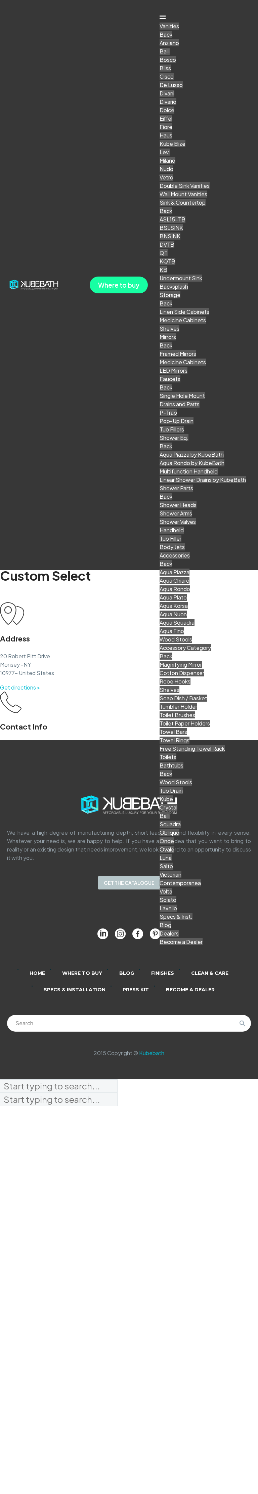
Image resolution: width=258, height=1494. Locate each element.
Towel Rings (174, 740)
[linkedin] (102, 933)
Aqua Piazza (174, 572)
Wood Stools (176, 639)
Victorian (170, 874)
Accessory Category (185, 647)
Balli (165, 51)
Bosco (168, 59)
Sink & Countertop (183, 202)
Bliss (165, 68)
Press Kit (136, 990)
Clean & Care (209, 973)
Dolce (167, 110)
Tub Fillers (172, 429)
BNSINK (170, 236)
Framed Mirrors (178, 353)
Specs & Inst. (176, 916)
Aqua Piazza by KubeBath (192, 454)
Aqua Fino (172, 630)
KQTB (167, 261)
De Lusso (171, 84)
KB (163, 269)
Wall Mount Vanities (183, 194)
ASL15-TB (172, 219)
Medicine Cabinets (183, 320)
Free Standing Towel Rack (192, 748)
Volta (166, 891)
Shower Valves (178, 521)
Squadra (170, 824)
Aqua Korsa (174, 605)
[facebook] (137, 933)
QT (164, 252)
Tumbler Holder (178, 706)
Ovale (167, 849)
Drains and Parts (180, 404)
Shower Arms (176, 513)
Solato (168, 899)
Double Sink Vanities (185, 185)
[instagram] (120, 933)
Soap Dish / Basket (183, 698)
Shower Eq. (174, 437)
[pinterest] (155, 933)
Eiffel (166, 118)
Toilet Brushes (177, 714)
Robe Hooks (175, 681)
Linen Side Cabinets (184, 311)
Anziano (169, 42)
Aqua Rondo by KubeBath (192, 462)
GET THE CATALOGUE (129, 883)
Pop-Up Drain (177, 420)
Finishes (162, 973)
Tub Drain (171, 790)
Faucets (170, 378)
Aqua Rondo (175, 588)
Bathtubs (171, 765)
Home (37, 973)
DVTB (167, 244)
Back (166, 34)
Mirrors (168, 336)
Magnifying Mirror (181, 664)
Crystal (168, 807)
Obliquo (169, 832)
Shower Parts (176, 488)
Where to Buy (82, 973)
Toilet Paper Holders (185, 723)
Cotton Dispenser (182, 672)
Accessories (175, 555)
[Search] (242, 1023)
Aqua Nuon (173, 614)
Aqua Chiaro (174, 580)
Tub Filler (170, 538)
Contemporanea (180, 882)
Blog (165, 924)
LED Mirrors (173, 370)
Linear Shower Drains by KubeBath (203, 479)
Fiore (166, 126)
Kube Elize (172, 143)
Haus (166, 135)
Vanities (169, 26)
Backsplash (174, 286)
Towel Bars (173, 731)
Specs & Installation (74, 990)
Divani (167, 93)
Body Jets (172, 546)
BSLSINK (171, 227)
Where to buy (118, 285)
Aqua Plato (173, 597)
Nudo (166, 168)
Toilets (168, 756)
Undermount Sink (181, 278)
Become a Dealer (181, 941)
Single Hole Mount (182, 395)
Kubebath (151, 1052)
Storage (170, 294)
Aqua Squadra (177, 622)
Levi (165, 152)
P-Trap (168, 412)
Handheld (172, 530)
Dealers (169, 933)
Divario (168, 101)
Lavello (168, 908)
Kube (166, 798)
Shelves (169, 328)
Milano (167, 160)
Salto (166, 866)
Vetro (166, 177)
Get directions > (20, 687)
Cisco (167, 76)
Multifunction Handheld (189, 471)
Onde (167, 840)
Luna (166, 857)
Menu (163, 17)
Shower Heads (178, 504)
